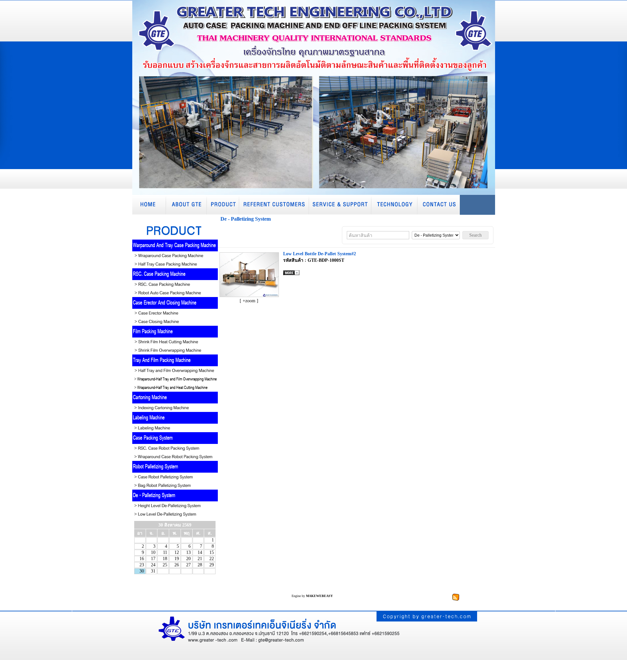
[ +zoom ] (249, 300)
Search (475, 235)
